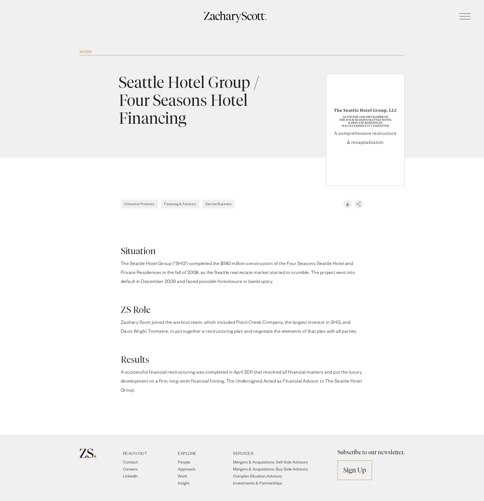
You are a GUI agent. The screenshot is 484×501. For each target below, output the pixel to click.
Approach (187, 469)
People (184, 462)
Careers (130, 469)
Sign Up (354, 470)
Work (86, 51)
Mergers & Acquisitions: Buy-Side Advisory (270, 469)
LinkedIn (130, 476)
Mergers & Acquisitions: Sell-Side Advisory (270, 462)
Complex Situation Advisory (257, 476)
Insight (184, 483)
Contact (130, 462)
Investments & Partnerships (257, 483)
